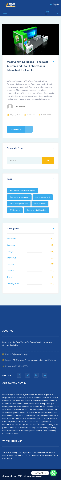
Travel (9, 277)
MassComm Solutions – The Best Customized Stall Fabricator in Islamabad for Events (27, 66)
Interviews (11, 258)
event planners (39, 204)
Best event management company (22, 191)
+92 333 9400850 (20, 366)
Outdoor (30, 115)
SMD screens (15, 210)
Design (10, 251)
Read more (16, 129)
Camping (11, 245)
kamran (22, 106)
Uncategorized (13, 283)
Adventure (11, 238)
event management (43, 197)
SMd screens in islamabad (36, 210)
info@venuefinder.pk (19, 354)
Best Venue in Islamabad (19, 197)
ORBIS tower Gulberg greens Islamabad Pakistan (34, 360)
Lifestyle (10, 264)
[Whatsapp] (53, 473)
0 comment (46, 115)
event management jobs (19, 204)
